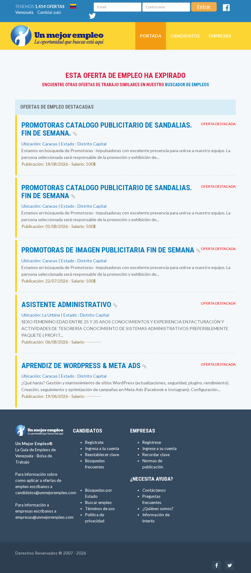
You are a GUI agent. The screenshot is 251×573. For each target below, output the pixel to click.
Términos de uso (100, 508)
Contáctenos (154, 490)
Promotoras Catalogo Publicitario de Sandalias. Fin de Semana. (106, 129)
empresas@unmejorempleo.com (44, 517)
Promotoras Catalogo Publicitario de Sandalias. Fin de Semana (106, 191)
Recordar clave (156, 454)
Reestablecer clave (102, 454)
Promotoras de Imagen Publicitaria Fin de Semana (108, 250)
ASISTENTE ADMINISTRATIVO (67, 304)
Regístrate (94, 442)
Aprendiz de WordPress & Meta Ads (81, 365)
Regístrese (151, 442)
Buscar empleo (98, 502)
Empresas (220, 35)
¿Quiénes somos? (158, 508)
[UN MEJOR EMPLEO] (59, 29)
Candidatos (185, 35)
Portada (150, 35)
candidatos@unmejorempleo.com (45, 492)
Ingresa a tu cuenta (102, 448)
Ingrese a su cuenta (159, 448)
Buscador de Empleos (187, 84)
